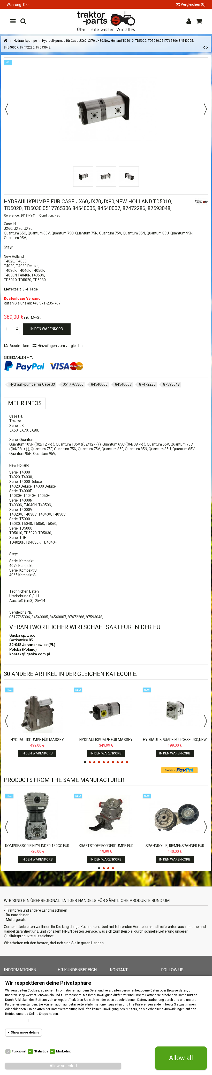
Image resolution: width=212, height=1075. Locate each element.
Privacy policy (42, 1020)
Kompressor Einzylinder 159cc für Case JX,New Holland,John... (37, 848)
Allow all (181, 1058)
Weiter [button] (205, 109)
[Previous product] (204, 47)
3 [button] (94, 762)
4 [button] (99, 762)
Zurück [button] (6, 109)
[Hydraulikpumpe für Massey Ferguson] (37, 710)
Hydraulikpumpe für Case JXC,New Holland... (175, 742)
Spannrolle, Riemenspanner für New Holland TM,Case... (175, 848)
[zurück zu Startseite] (5, 41)
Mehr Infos (25, 403)
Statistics (41, 1051)
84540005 (99, 384)
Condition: (46, 215)
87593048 (171, 384)
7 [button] (113, 762)
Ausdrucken (19, 346)
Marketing (63, 1051)
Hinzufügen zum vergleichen (61, 346)
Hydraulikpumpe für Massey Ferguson (37, 742)
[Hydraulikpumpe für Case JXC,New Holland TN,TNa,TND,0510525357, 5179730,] (175, 710)
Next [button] (205, 721)
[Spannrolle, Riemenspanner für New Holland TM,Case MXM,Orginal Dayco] (175, 816)
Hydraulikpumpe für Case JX (32, 384)
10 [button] (127, 762)
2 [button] (90, 762)
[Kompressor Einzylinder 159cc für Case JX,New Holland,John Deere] (37, 816)
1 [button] (85, 762)
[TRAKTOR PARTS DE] (106, 21)
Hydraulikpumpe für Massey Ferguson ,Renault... (106, 742)
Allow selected (63, 1066)
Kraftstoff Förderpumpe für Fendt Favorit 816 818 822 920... (106, 848)
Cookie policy (15, 1020)
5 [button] (104, 762)
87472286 (147, 384)
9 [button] (122, 762)
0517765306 (73, 384)
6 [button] (108, 762)
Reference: (12, 215)
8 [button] (118, 762)
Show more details (25, 1032)
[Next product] (207, 47)
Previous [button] (6, 721)
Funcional (19, 1051)
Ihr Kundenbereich (76, 970)
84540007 (123, 384)
